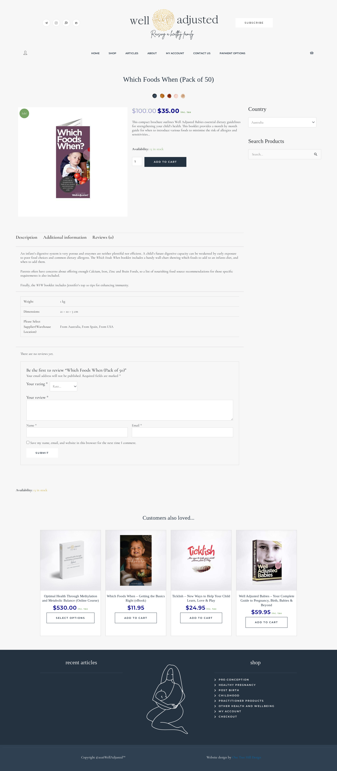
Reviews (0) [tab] (102, 237)
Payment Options (232, 53)
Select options (70, 618)
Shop (112, 53)
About (152, 53)
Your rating (37, 383)
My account (175, 53)
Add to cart (165, 161)
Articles (131, 53)
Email (137, 425)
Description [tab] (26, 237)
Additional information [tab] (65, 237)
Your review (37, 397)
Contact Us (201, 53)
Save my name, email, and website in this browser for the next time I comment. (83, 443)
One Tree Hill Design (246, 757)
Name (31, 425)
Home (95, 53)
